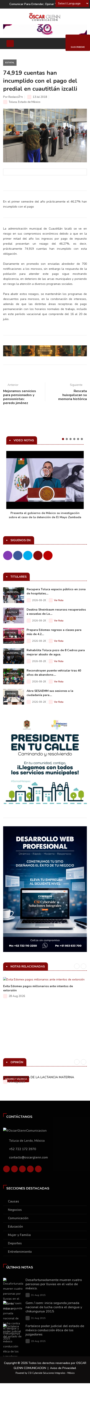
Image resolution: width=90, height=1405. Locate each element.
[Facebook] (6, 1170)
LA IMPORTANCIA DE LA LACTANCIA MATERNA (38, 1077)
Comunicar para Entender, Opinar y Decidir (38, 4)
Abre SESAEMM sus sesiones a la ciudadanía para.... (50, 693)
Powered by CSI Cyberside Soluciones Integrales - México (45, 1373)
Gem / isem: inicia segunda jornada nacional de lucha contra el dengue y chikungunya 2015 (54, 1307)
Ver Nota (58, 600)
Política (12, 612)
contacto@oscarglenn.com (28, 1157)
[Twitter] (14, 1170)
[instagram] (38, 1170)
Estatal (9, 62)
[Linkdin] (22, 1170)
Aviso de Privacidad (63, 1368)
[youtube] (30, 1170)
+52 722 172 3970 (22, 1149)
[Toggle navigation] (10, 43)
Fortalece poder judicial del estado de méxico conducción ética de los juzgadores (55, 1330)
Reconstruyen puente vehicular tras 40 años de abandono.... (54, 673)
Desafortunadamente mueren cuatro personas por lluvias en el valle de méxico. (54, 1284)
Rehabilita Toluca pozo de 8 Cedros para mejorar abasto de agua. (56, 652)
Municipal (13, 592)
